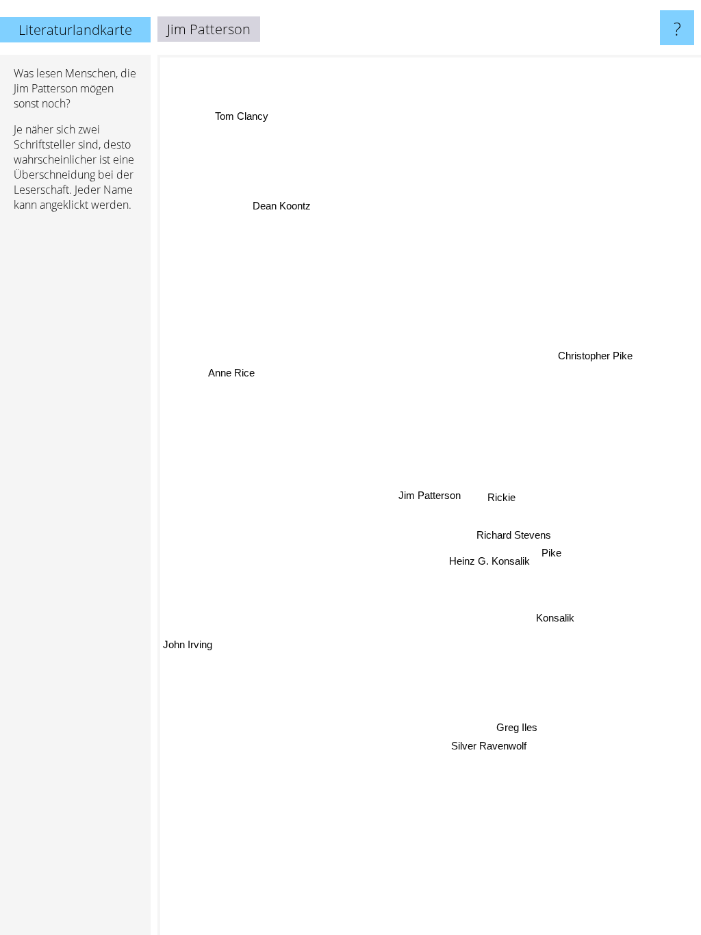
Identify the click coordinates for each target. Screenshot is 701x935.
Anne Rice (231, 372)
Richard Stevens (515, 536)
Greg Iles (514, 729)
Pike (551, 554)
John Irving (187, 644)
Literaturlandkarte (75, 30)
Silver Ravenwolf (489, 748)
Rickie (503, 504)
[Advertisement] (75, 432)
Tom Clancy (241, 117)
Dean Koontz (281, 206)
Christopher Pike (590, 343)
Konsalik (556, 616)
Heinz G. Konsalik (489, 561)
